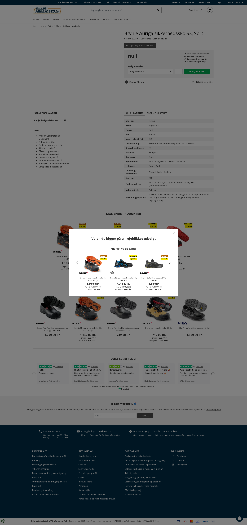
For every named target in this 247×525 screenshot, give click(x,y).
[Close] (174, 233)
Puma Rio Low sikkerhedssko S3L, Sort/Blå (123, 279)
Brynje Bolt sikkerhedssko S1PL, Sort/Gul (154, 279)
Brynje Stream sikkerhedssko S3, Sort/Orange (93, 279)
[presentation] (168, 262)
